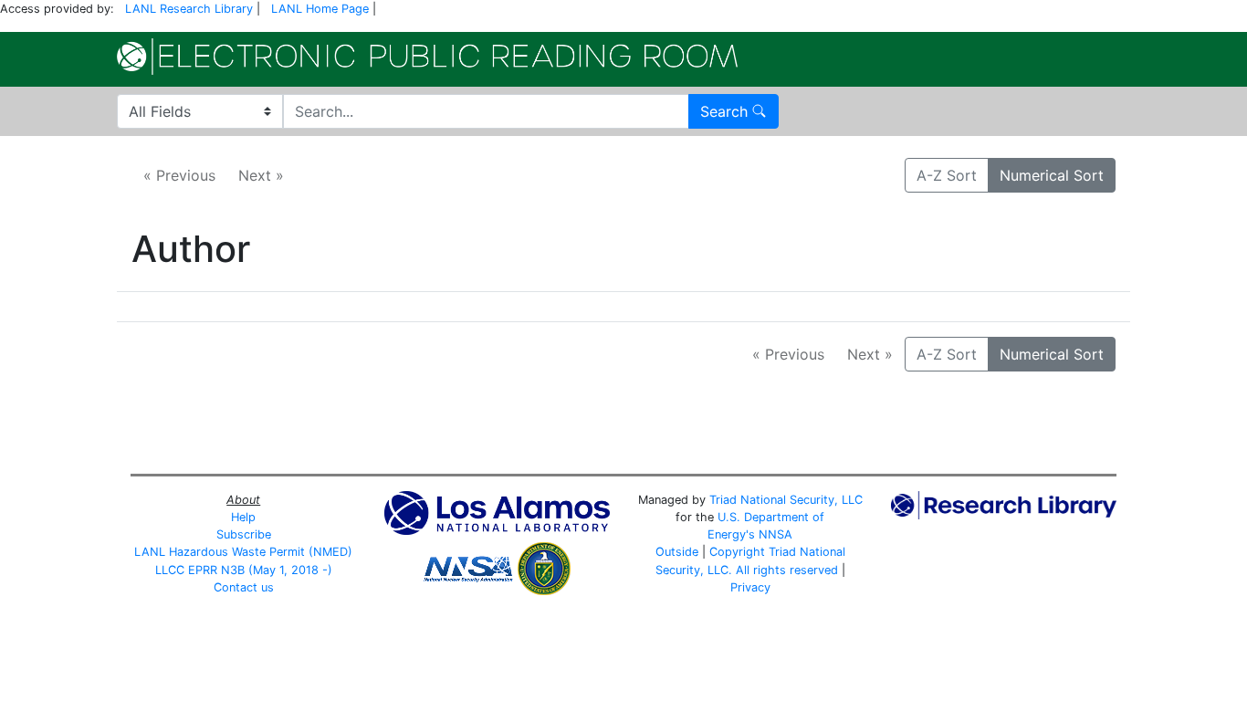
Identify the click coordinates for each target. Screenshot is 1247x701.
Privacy (750, 587)
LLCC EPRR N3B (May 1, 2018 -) (243, 570)
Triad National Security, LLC (786, 500)
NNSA (775, 534)
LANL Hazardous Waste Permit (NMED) (243, 552)
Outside (676, 552)
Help (243, 517)
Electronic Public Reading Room (427, 56)
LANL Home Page (320, 9)
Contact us (244, 587)
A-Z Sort (947, 175)
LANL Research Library (189, 9)
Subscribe (243, 534)
